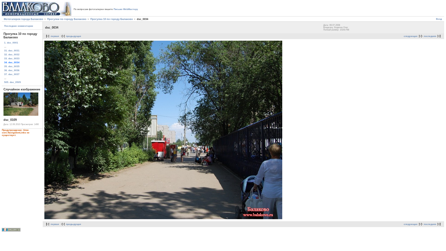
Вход (439, 19)
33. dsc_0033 (12, 58)
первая (55, 36)
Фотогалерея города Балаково (23, 19)
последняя (430, 36)
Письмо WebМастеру (126, 9)
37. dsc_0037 (12, 74)
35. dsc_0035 (12, 66)
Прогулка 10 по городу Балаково (111, 19)
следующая (410, 36)
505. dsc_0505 (12, 82)
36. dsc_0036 (12, 70)
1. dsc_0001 (11, 42)
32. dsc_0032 (12, 54)
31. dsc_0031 (12, 50)
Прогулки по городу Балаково (66, 19)
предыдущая (73, 36)
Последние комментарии (18, 26)
